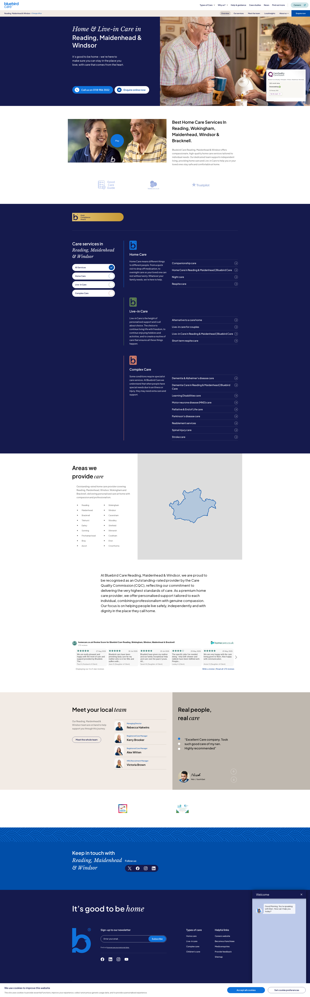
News (266, 5)
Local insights (269, 13)
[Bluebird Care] (11, 7)
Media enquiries (222, 946)
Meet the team (254, 13)
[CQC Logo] (276, 76)
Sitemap (219, 957)
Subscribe (157, 938)
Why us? (221, 5)
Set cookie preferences (286, 990)
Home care (191, 936)
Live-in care (191, 941)
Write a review (208, 669)
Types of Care (206, 5)
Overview (225, 13)
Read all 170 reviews (225, 669)
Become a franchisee (224, 941)
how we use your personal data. (118, 947)
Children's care (193, 951)
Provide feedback (223, 951)
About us (283, 13)
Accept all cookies (246, 990)
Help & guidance (238, 5)
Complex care (192, 946)
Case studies (255, 5)
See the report (274, 94)
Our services (239, 13)
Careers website (222, 936)
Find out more (278, 5)
